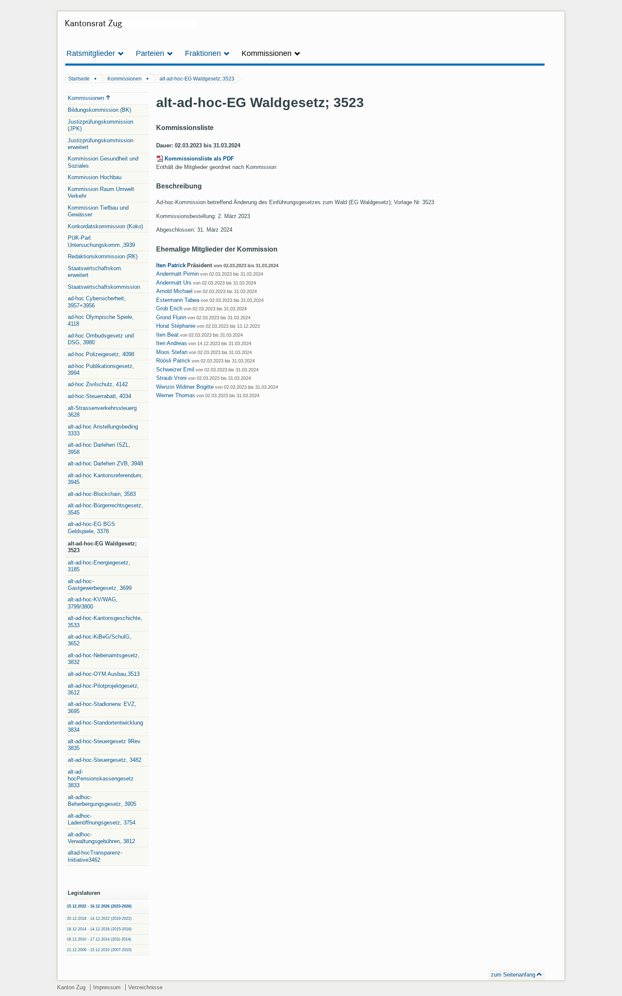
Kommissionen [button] (268, 53)
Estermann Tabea (177, 300)
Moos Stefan (171, 352)
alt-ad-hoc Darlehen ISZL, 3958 (99, 448)
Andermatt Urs (174, 282)
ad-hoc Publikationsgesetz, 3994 (101, 369)
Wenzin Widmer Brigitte (185, 387)
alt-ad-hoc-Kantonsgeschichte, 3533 (105, 621)
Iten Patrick (171, 265)
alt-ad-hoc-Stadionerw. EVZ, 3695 (102, 707)
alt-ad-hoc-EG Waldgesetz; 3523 (197, 79)
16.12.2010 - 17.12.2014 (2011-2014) (99, 939)
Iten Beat (167, 335)
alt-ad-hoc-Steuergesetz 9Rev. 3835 (105, 744)
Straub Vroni (171, 378)
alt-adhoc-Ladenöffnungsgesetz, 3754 (101, 819)
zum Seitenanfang (513, 974)
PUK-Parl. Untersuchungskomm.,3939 (101, 241)
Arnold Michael (174, 291)
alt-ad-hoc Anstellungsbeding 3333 (103, 430)
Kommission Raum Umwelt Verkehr (101, 192)
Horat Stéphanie (175, 326)
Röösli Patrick (173, 360)
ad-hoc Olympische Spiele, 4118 (101, 320)
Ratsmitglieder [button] (91, 53)
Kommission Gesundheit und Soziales (103, 162)
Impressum (107, 987)
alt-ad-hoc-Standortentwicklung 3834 (105, 726)
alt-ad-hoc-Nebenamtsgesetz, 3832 (104, 658)
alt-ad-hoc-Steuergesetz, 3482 (104, 760)
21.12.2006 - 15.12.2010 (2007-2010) (99, 950)
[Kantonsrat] (131, 27)
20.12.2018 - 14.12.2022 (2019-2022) (99, 918)
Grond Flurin (171, 317)
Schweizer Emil (175, 369)
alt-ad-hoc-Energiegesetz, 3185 (99, 566)
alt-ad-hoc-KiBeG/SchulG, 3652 (99, 640)
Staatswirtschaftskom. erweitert (95, 271)
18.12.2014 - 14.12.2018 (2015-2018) (99, 929)
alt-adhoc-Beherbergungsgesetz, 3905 (102, 800)
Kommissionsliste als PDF (199, 158)
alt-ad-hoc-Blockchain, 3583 (102, 494)
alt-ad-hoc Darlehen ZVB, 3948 (105, 463)
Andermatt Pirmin (177, 274)
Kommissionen (124, 79)
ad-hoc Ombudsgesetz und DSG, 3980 (101, 339)
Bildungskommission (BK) (99, 110)
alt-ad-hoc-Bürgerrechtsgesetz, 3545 (105, 508)
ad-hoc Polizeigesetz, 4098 (101, 354)
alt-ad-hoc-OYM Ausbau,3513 (104, 674)
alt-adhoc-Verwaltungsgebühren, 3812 (101, 837)
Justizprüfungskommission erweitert (100, 143)
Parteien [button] (151, 53)
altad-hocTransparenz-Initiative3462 (95, 856)
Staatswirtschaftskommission (104, 287)
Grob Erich (169, 308)
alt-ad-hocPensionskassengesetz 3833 (101, 779)
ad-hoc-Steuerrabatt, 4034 (99, 396)
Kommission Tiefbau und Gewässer (98, 211)
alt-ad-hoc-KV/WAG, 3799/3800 (93, 602)
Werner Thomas (175, 395)
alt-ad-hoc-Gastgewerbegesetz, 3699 (100, 584)
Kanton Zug (71, 987)
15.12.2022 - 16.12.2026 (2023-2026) (99, 906)
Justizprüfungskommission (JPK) (100, 125)
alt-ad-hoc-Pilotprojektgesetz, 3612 (103, 689)
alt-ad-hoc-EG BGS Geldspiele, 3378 (91, 527)
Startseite (79, 79)
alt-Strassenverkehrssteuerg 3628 (102, 411)
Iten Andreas (171, 343)
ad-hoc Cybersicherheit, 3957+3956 (97, 301)
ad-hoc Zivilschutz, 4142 (98, 384)
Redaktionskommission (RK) (103, 256)
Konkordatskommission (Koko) (105, 226)
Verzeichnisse (145, 987)
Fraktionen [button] (204, 53)
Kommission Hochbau (94, 177)
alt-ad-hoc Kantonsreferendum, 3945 (105, 478)
